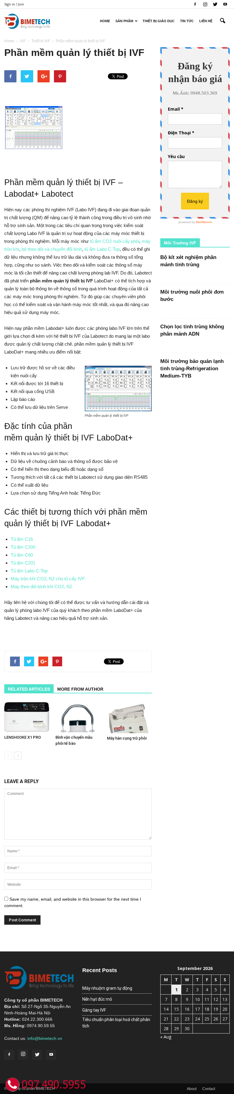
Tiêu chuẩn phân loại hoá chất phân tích (116, 1022)
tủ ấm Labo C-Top (102, 249)
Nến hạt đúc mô (97, 999)
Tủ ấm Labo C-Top (29, 570)
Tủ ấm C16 (22, 539)
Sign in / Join (14, 4)
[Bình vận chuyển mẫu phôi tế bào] (77, 717)
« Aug (165, 1037)
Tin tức (187, 21)
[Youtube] (225, 4)
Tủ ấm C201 (23, 562)
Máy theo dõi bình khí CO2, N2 (41, 586)
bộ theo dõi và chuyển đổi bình (52, 249)
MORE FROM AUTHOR (80, 689)
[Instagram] (205, 4)
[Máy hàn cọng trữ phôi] (129, 717)
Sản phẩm (124, 21)
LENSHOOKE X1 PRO (22, 737)
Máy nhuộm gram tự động (107, 988)
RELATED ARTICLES (29, 689)
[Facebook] (195, 4)
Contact (208, 1089)
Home (105, 21)
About (192, 1089)
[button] (222, 21)
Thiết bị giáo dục (159, 21)
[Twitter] (215, 4)
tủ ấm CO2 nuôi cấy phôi (114, 241)
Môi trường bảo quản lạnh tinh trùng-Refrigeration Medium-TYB (192, 368)
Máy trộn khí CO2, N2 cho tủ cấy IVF (48, 578)
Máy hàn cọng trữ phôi (127, 738)
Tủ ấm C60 (22, 554)
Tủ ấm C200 (23, 547)
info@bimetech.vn (44, 1038)
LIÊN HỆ (205, 21)
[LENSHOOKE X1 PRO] (26, 717)
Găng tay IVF (94, 1010)
